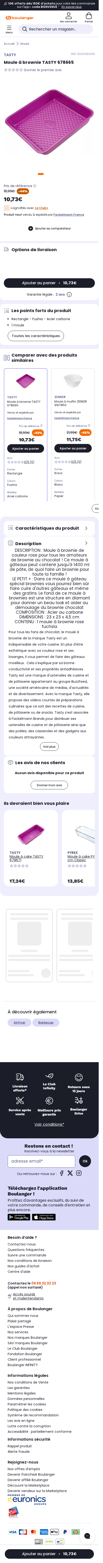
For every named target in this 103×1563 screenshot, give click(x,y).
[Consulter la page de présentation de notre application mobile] (19, 1217)
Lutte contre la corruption (29, 1426)
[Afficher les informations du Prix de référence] (34, 186)
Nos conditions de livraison (30, 1260)
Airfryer (19, 1022)
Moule (24, 44)
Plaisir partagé (19, 1321)
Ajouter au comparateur (53, 228)
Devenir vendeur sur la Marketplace (37, 1490)
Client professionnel (24, 1359)
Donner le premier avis (43, 70)
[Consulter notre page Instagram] (79, 1174)
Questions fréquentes (26, 1249)
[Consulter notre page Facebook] (61, 1174)
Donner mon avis (49, 785)
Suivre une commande (27, 1255)
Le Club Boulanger (23, 1348)
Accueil (9, 44)
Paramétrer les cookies (27, 1404)
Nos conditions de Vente (28, 1382)
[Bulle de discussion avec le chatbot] (87, 1536)
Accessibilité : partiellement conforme (40, 1431)
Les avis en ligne (21, 1420)
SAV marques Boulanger (28, 1343)
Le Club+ (41, 208)
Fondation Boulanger (25, 1354)
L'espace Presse (21, 1326)
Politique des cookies (25, 1409)
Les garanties (19, 1387)
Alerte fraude (19, 1451)
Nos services (18, 1332)
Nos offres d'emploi (24, 1469)
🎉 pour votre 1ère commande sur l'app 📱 (49, 5)
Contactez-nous (22, 1244)
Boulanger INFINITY (23, 1365)
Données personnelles (26, 1398)
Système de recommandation (33, 1415)
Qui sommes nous (23, 1315)
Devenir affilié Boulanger (28, 1480)
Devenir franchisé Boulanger (31, 1474)
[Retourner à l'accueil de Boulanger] (20, 18)
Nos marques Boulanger (27, 1337)
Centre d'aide (19, 1271)
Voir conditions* (49, 1124)
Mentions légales (22, 1393)
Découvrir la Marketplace (28, 1485)
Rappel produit (20, 1446)
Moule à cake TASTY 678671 (26, 858)
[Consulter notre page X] (70, 1174)
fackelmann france (68, 215)
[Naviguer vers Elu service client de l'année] (49, 1512)
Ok (85, 1161)
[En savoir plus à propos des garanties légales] (69, 294)
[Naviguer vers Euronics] (49, 1499)
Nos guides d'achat (24, 1266)
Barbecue (45, 1022)
